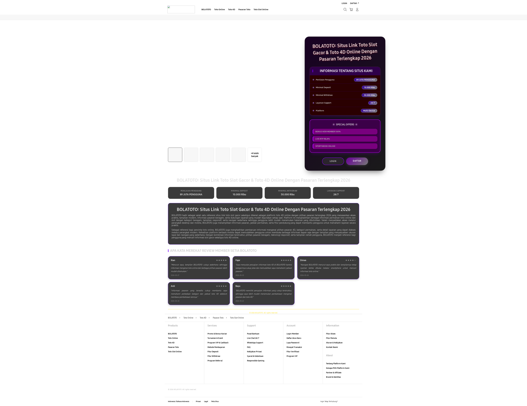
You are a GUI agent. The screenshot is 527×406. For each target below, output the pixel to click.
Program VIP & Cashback (218, 343)
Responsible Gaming (255, 361)
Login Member (293, 334)
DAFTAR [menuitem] (353, 3)
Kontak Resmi (332, 347)
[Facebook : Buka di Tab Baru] (341, 401)
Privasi (198, 401)
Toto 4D (171, 343)
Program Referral (215, 361)
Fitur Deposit (213, 351)
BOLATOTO (177, 215)
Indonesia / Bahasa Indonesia (178, 401)
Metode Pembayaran (216, 347)
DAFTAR (357, 161)
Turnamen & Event (215, 338)
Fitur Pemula (331, 338)
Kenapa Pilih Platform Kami (337, 368)
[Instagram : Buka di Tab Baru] (352, 401)
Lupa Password (293, 343)
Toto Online (173, 338)
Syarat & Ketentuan (255, 356)
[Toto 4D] (181, 9)
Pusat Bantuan (253, 334)
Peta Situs (215, 401)
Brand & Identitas (333, 377)
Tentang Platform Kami (336, 363)
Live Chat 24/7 (253, 338)
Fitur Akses (330, 334)
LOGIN (333, 161)
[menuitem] (206, 10)
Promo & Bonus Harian (217, 334)
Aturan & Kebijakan (334, 343)
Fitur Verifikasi (293, 351)
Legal (206, 401)
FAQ (248, 347)
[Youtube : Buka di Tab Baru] (357, 401)
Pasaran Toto (173, 347)
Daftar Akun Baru (294, 338)
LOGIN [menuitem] (344, 3)
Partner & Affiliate (333, 373)
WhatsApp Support (255, 343)
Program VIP (292, 356)
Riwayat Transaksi (294, 347)
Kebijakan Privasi (254, 351)
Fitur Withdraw (214, 356)
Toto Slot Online (175, 351)
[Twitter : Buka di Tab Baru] (346, 401)
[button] (351, 9)
